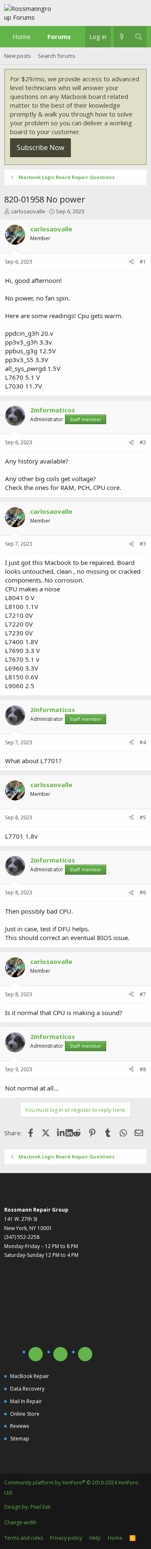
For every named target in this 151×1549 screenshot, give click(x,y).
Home (22, 36)
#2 (143, 442)
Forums (59, 36)
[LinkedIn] (61, 1133)
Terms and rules (23, 1537)
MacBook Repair (29, 1376)
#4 (143, 742)
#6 (143, 892)
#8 (143, 1069)
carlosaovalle (28, 211)
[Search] (138, 36)
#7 (143, 994)
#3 (143, 543)
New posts (17, 56)
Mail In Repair (26, 1401)
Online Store (24, 1413)
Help (95, 1537)
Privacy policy (66, 1537)
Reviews (19, 1426)
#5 (143, 817)
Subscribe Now (40, 147)
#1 (143, 261)
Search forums (57, 56)
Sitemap (19, 1438)
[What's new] (122, 36)
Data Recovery (27, 1388)
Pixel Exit (40, 1506)
